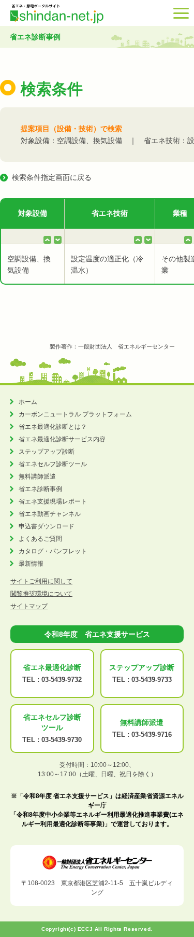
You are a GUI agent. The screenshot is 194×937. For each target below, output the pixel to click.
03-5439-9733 (151, 679)
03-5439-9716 (151, 734)
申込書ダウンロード (46, 526)
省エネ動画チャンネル (50, 514)
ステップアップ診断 (46, 451)
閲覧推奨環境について (41, 593)
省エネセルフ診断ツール (53, 464)
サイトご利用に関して (41, 581)
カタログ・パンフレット (53, 551)
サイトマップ (29, 606)
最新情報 (31, 563)
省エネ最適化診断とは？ (53, 426)
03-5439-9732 (61, 679)
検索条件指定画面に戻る (52, 177)
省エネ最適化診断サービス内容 (62, 439)
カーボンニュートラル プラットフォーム (75, 414)
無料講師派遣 (37, 476)
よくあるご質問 (40, 538)
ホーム (28, 401)
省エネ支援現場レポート (53, 501)
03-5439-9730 (61, 740)
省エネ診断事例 (40, 489)
